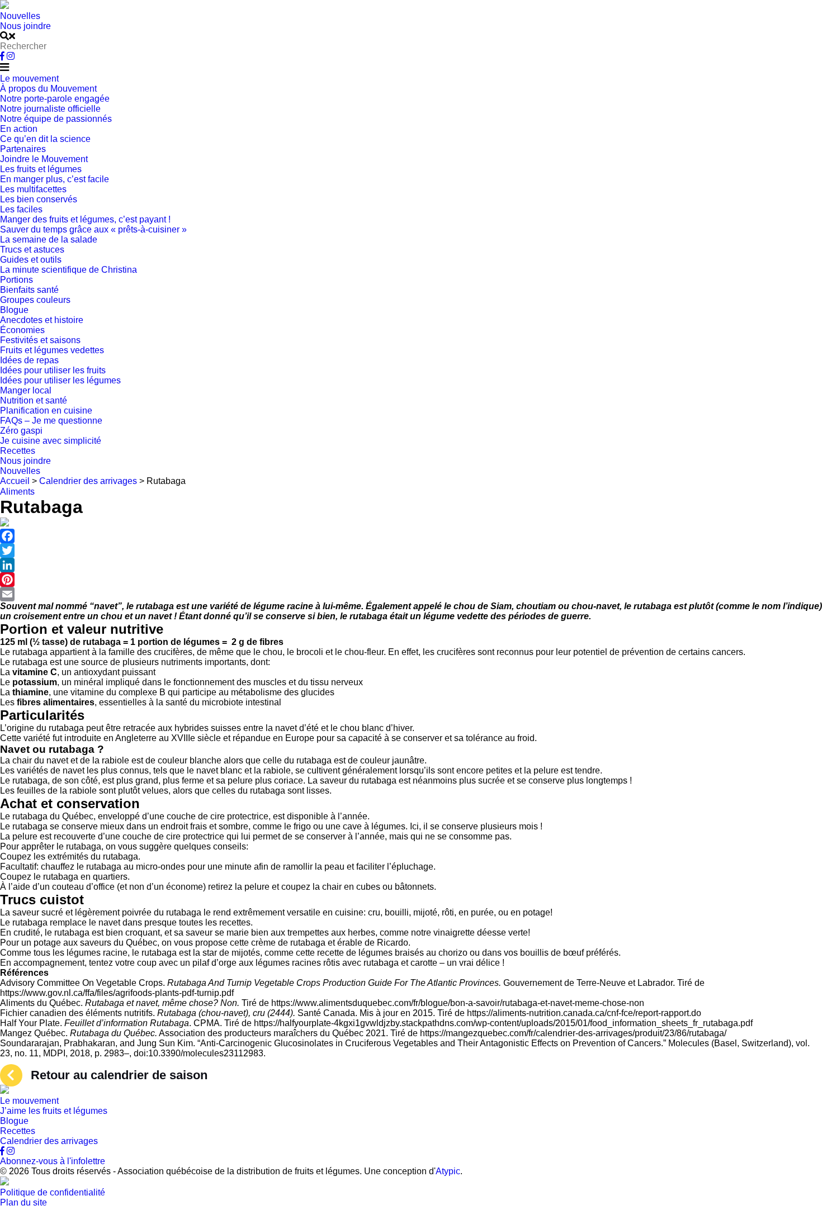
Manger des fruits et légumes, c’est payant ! (85, 219)
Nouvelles (20, 16)
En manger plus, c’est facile (54, 179)
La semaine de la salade (48, 239)
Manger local (25, 390)
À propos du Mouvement (48, 88)
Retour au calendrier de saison (119, 1075)
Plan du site (23, 1202)
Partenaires (23, 149)
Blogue (14, 310)
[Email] (411, 594)
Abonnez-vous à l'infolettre (52, 1161)
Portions (16, 279)
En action (18, 129)
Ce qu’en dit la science (45, 139)
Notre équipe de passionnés (56, 119)
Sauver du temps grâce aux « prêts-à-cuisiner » (93, 229)
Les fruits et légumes (41, 169)
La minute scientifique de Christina (68, 269)
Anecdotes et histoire (41, 320)
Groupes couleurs (35, 300)
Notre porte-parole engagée (55, 98)
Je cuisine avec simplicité (50, 440)
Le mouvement (29, 78)
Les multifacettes (33, 189)
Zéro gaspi (21, 430)
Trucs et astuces (32, 249)
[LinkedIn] (411, 565)
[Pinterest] (411, 579)
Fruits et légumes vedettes (52, 350)
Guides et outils (31, 259)
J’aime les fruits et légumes (53, 1111)
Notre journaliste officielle (50, 108)
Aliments (17, 491)
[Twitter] (411, 550)
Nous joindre (25, 26)
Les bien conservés (38, 199)
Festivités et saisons (40, 340)
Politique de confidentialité (52, 1192)
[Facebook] (411, 536)
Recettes (17, 450)
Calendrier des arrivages (49, 1141)
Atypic (448, 1171)
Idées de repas (29, 360)
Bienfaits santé (29, 290)
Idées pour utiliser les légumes (60, 380)
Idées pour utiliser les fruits (53, 370)
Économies (22, 330)
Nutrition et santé (33, 400)
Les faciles (21, 209)
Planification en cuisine (46, 410)
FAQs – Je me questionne (51, 420)
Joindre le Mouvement (44, 159)
